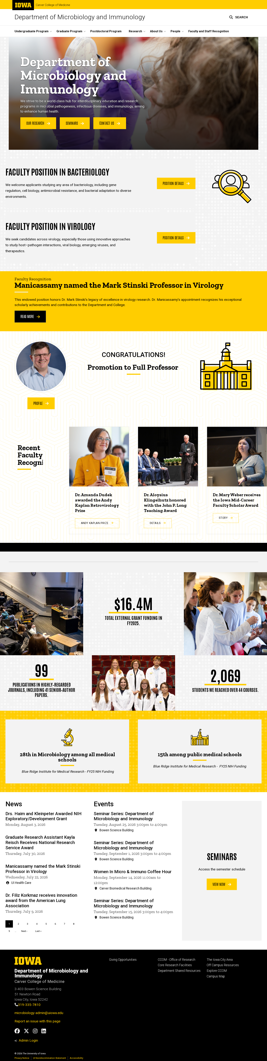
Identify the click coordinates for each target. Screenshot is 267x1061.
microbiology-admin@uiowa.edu (39, 1013)
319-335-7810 (29, 1005)
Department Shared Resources (179, 971)
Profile (38, 403)
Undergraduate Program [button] (31, 31)
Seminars (72, 123)
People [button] (175, 31)
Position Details (174, 183)
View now (219, 884)
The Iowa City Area (220, 959)
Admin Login (28, 1040)
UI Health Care (21, 883)
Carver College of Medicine (53, 5)
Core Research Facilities (175, 965)
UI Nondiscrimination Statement (49, 1058)
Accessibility (76, 1058)
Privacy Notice (22, 1058)
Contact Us (107, 123)
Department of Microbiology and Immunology (80, 17)
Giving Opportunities (123, 959)
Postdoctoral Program (106, 31)
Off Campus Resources (223, 965)
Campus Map (216, 976)
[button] (238, 17)
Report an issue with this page (37, 1021)
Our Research (35, 123)
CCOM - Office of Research (176, 959)
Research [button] (135, 31)
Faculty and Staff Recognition (208, 31)
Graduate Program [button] (69, 31)
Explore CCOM (217, 971)
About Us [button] (156, 31)
